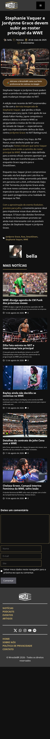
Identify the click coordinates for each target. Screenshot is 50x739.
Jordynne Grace (17, 132)
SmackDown (32, 236)
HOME (6, 638)
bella (9, 40)
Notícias (20, 40)
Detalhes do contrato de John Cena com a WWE (23, 442)
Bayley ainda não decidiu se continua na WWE (19, 394)
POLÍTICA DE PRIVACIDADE (17, 645)
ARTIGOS (7, 618)
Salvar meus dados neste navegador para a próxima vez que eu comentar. (24, 571)
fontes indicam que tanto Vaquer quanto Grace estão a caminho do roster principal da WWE (25, 149)
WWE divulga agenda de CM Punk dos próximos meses (23, 301)
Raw (23, 236)
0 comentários (27, 42)
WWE (25, 239)
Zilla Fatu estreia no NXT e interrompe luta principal (18, 347)
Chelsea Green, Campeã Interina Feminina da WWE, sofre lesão (22, 487)
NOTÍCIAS (8, 608)
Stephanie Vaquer (14, 239)
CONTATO (8, 649)
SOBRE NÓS (9, 642)
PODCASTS (8, 611)
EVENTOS (8, 615)
